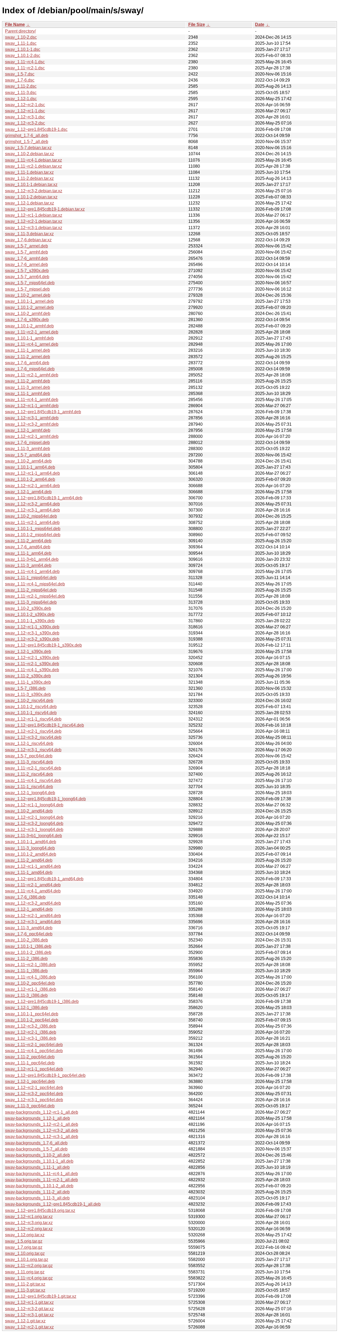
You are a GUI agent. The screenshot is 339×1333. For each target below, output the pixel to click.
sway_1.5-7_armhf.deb (26, 252)
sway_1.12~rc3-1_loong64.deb (34, 829)
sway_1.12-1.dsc (21, 98)
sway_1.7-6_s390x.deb (27, 319)
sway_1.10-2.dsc (21, 37)
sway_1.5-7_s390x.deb (27, 270)
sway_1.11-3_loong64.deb (30, 848)
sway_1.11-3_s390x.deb (28, 694)
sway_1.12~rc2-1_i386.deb (30, 1032)
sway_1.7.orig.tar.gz (23, 1247)
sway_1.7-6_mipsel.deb (27, 442)
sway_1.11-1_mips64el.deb (31, 577)
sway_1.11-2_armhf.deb (27, 381)
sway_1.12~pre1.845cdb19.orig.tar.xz (40, 1210)
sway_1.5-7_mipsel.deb (27, 289)
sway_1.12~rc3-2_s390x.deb (32, 639)
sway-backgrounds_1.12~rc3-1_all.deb (41, 1136)
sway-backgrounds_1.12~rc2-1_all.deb (41, 1124)
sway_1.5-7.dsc (19, 74)
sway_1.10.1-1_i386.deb (28, 946)
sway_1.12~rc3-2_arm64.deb (32, 504)
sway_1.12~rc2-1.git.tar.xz (29, 1327)
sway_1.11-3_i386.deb (26, 995)
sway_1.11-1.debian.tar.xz (29, 172)
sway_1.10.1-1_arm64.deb (30, 467)
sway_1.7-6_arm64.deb (27, 363)
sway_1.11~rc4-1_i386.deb (30, 977)
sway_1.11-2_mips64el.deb (31, 590)
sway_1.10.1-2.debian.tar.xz (31, 197)
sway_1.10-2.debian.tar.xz (29, 154)
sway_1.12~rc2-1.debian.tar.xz (33, 221)
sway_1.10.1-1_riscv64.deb (31, 712)
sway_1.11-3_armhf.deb (27, 448)
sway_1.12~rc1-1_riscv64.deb (33, 719)
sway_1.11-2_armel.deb (27, 356)
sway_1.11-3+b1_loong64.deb (33, 835)
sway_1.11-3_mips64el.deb (31, 602)
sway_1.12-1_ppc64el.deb (30, 1081)
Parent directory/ (20, 31)
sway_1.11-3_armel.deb (27, 387)
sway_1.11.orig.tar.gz (24, 1272)
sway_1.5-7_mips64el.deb (30, 283)
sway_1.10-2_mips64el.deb (31, 516)
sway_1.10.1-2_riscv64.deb (31, 706)
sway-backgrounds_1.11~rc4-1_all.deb (41, 1173)
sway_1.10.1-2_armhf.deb (29, 326)
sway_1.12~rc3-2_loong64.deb (34, 823)
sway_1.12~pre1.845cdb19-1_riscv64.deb (44, 725)
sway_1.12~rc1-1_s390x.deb (32, 627)
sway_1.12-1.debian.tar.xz (29, 203)
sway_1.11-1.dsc (21, 43)
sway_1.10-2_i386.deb (26, 940)
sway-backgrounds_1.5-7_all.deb (36, 1149)
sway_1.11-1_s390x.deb (28, 682)
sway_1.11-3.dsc (21, 92)
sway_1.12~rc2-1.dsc (25, 105)
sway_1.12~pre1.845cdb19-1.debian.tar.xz (45, 209)
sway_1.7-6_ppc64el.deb (28, 934)
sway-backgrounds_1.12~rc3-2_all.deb (41, 1130)
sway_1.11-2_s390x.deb (28, 676)
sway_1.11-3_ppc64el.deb (30, 1106)
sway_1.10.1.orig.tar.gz (26, 1259)
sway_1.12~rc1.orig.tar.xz (29, 1216)
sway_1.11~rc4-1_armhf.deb (31, 399)
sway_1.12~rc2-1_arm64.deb (32, 485)
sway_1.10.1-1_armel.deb (29, 301)
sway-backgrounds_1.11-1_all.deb (37, 1167)
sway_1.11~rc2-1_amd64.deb (33, 885)
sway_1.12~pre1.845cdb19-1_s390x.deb (43, 645)
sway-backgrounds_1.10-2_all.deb (37, 1155)
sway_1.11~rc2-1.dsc (25, 68)
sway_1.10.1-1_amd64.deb (30, 841)
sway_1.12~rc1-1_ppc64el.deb (34, 1069)
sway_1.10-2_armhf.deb (27, 313)
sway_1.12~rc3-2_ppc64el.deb (34, 1093)
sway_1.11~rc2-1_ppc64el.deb (34, 1044)
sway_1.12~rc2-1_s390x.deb (32, 657)
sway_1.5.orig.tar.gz (23, 1241)
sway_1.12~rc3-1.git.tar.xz (29, 1315)
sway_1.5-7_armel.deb (26, 246)
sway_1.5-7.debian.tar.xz (28, 147)
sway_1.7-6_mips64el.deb (30, 369)
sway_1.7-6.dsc (19, 80)
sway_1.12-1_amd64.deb (29, 909)
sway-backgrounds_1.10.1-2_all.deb (39, 1186)
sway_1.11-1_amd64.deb (28, 872)
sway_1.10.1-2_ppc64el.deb (31, 1020)
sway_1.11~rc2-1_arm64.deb (32, 522)
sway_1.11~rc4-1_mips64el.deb (35, 584)
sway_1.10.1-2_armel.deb (29, 307)
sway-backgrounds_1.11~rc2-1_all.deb (41, 1180)
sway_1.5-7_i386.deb (25, 688)
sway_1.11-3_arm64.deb (28, 565)
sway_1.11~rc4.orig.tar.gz (29, 1278)
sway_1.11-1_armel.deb (27, 350)
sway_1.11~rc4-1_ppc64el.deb (34, 1050)
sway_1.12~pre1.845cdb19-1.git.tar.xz (40, 1296)
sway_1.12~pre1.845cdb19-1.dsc (36, 129)
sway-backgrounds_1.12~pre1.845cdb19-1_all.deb (53, 1204)
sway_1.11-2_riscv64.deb (29, 774)
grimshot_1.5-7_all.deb (26, 141)
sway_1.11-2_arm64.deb (28, 541)
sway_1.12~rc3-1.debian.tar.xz (33, 227)
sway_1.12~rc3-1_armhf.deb (32, 418)
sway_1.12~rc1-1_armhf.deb (32, 405)
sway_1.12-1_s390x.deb (28, 651)
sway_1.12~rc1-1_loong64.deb (34, 805)
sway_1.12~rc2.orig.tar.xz (29, 1229)
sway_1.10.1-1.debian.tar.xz (31, 184)
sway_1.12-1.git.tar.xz (25, 1321)
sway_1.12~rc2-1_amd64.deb (33, 915)
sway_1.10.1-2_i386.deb (28, 952)
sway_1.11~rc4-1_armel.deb (31, 344)
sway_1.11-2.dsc (21, 86)
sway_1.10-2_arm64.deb (28, 461)
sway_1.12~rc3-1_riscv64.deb (33, 750)
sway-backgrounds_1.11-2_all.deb (37, 1192)
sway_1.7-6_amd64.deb (27, 547)
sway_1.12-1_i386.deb (26, 1007)
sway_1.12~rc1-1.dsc (25, 111)
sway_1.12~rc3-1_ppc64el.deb (34, 1099)
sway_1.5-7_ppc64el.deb (28, 756)
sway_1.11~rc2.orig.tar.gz (29, 1265)
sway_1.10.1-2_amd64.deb (30, 854)
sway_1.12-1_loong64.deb (30, 792)
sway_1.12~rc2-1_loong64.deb (34, 817)
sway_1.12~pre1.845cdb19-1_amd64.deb (44, 879)
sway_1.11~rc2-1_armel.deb (31, 332)
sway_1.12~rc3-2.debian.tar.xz (33, 191)
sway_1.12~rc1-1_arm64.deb (32, 473)
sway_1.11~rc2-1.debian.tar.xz (33, 166)
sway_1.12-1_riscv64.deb (29, 743)
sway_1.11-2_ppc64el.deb (30, 1057)
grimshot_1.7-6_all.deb (26, 135)
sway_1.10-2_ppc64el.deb (30, 983)
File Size (196, 24)
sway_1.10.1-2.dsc (22, 55)
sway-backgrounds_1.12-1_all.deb (37, 1118)
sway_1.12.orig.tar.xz (24, 1235)
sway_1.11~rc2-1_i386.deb (30, 964)
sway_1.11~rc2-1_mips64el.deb (35, 596)
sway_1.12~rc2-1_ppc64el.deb (34, 1087)
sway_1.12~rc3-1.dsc (25, 117)
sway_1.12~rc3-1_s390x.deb (32, 633)
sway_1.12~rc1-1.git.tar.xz (29, 1302)
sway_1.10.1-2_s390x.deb (30, 614)
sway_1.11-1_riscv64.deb (29, 786)
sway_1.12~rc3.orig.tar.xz (29, 1222)
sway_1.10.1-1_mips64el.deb (32, 528)
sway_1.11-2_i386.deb (26, 958)
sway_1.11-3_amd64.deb (28, 928)
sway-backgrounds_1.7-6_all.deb (36, 1143)
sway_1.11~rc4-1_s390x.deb (32, 670)
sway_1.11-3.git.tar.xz (25, 1290)
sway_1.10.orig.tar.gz (25, 1253)
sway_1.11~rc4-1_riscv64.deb (33, 780)
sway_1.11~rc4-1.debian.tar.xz (33, 160)
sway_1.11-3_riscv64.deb (29, 762)
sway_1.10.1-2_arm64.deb (30, 479)
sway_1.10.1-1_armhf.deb (29, 338)
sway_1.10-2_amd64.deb (29, 811)
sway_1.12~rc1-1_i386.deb (30, 989)
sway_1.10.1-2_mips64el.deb (32, 534)
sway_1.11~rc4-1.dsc (25, 62)
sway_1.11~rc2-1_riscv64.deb (33, 768)
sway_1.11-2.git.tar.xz (25, 1284)
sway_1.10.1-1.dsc (22, 49)
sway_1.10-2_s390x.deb (28, 608)
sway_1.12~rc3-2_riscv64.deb (33, 737)
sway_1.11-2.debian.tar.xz (29, 178)
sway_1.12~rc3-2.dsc (25, 123)
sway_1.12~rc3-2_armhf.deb (32, 424)
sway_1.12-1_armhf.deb (27, 430)
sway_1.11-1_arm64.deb (28, 553)
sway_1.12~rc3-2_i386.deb (30, 1026)
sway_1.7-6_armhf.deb (26, 258)
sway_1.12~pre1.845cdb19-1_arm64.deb (43, 498)
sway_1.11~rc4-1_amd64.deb (33, 891)
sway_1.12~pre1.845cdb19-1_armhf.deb (43, 412)
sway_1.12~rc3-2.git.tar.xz (29, 1309)
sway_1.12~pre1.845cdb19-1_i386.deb (42, 1001)
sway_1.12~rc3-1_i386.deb (30, 1038)
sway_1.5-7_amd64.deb (27, 455)
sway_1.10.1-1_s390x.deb (30, 621)
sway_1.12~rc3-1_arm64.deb (32, 510)
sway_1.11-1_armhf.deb (27, 393)
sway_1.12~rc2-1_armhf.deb (32, 436)
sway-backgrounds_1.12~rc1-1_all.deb (41, 1112)
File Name (15, 24)
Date (259, 24)
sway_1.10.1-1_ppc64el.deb (31, 1014)
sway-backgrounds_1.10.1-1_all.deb (39, 1161)
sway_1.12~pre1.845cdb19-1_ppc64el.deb (45, 1075)
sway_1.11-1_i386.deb (26, 970)
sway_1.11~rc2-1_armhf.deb (31, 375)
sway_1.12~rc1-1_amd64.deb (33, 866)
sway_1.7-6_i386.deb (25, 897)
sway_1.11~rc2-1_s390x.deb (32, 663)
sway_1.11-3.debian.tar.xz (29, 234)
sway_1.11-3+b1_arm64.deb (32, 559)
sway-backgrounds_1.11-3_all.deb (37, 1198)
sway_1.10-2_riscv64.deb (29, 700)
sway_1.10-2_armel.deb (27, 295)
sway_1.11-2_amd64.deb (28, 860)
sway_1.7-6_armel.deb (26, 264)
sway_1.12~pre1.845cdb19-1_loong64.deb (45, 799)
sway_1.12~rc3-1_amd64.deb (33, 921)
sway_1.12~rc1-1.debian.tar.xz (33, 215)
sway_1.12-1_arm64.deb (28, 492)
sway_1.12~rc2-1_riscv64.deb (33, 731)
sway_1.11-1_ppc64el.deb (30, 1063)
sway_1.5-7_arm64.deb (27, 276)
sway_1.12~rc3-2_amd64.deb (33, 903)
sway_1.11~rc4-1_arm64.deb (32, 571)
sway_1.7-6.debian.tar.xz (28, 240)
